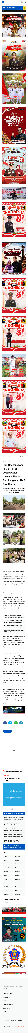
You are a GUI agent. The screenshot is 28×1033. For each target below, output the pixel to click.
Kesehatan (18, 867)
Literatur (17, 871)
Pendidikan (7, 886)
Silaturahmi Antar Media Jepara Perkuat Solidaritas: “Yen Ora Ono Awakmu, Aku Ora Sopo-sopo (14, 631)
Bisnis (5, 856)
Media (5, 875)
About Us (13, 1020)
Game (5, 860)
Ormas (5, 883)
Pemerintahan (18, 883)
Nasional (9, 456)
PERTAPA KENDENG (8, 7)
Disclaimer (18, 1023)
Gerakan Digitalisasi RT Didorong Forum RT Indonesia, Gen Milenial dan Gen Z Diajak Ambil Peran (13, 616)
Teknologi (6, 894)
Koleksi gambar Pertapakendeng (13, 813)
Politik (5, 890)
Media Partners (7, 1008)
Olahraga (17, 879)
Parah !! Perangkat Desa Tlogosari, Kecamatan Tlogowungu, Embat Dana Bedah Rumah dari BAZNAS (13, 835)
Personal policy (7, 1011)
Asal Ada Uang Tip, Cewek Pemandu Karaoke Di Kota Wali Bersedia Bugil (13, 829)
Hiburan (17, 860)
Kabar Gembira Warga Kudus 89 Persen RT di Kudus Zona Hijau (12, 841)
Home (7, 1020)
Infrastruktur (7, 867)
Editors (5, 1000)
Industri (17, 864)
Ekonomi (17, 856)
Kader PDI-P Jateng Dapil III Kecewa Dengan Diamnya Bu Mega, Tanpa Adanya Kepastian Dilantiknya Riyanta (13, 846)
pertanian (17, 894)
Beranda (4, 456)
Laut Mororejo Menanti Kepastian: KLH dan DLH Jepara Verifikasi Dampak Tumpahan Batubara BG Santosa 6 (13, 621)
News (5, 879)
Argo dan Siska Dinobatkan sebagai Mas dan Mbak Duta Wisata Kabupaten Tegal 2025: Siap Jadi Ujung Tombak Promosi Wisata (13, 626)
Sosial (16, 890)
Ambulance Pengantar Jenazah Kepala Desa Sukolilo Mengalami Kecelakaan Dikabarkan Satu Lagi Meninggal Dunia (14, 818)
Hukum (6, 864)
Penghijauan (18, 886)
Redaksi (20, 1020)
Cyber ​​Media (6, 997)
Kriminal (6, 871)
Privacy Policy (11, 1023)
